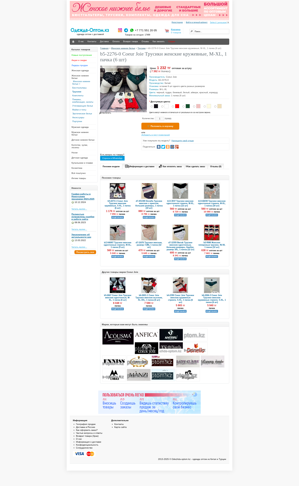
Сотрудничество (84, 447)
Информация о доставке (142, 166)
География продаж (85, 424)
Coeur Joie (171, 77)
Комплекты (77, 95)
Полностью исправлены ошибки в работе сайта (82, 216)
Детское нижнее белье (83, 140)
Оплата (115, 41)
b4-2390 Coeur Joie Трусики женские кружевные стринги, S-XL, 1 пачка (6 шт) (180, 298)
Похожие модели (111, 166)
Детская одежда (79, 157)
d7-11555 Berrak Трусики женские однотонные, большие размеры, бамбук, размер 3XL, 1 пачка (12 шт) (180, 246)
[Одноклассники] (168, 147)
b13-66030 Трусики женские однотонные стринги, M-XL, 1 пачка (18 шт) (212, 203)
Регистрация (177, 22)
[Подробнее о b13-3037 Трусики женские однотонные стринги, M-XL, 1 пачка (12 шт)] (180, 215)
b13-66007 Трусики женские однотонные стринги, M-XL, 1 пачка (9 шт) (117, 244)
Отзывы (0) (215, 166)
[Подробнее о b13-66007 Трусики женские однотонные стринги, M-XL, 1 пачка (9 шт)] (117, 257)
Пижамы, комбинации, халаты (82, 100)
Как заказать (159, 41)
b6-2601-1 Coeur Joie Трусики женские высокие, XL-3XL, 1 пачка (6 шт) (149, 297)
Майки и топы (79, 109)
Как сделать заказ (196, 166)
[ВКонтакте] (159, 147)
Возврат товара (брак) (87, 436)
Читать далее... (79, 209)
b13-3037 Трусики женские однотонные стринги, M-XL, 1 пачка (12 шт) (180, 203)
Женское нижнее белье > (81, 82)
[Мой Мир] (172, 147)
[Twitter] (163, 147)
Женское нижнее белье (123, 48)
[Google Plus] (177, 147)
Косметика (76, 168)
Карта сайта (120, 427)
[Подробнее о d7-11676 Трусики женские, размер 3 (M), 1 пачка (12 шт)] (149, 257)
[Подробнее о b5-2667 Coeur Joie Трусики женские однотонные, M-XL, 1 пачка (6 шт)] (117, 309)
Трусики (76, 91)
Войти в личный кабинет (197, 22)
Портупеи (77, 121)
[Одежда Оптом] (73, 42)
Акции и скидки (79, 60)
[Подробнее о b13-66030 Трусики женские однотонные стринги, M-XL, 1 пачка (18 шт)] (212, 215)
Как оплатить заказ (172, 166)
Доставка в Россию (85, 427)
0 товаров (176, 32)
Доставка (104, 41)
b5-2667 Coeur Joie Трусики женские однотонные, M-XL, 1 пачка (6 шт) (117, 297)
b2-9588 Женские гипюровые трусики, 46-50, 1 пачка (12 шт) (211, 244)
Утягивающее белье (82, 106)
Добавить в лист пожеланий (155, 135)
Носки (74, 152)
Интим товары (78, 178)
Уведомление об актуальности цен (81, 235)
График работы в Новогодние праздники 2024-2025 (82, 196)
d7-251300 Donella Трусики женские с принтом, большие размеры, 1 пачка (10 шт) (149, 204)
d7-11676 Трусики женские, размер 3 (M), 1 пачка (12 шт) (149, 244)
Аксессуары (78, 117)
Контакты (92, 41)
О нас (81, 41)
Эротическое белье (82, 113)
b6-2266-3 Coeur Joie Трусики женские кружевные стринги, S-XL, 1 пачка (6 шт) (212, 298)
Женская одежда (80, 70)
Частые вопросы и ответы (89, 433)
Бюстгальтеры (79, 87)
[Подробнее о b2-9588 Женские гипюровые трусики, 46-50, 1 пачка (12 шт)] (212, 257)
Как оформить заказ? (87, 430)
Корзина (175, 29)
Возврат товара (130, 41)
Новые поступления (81, 55)
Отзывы (145, 41)
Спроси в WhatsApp (112, 158)
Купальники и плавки (82, 163)
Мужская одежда (80, 127)
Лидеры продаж (79, 65)
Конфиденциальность (87, 445)
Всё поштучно (78, 173)
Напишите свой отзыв (182, 140)
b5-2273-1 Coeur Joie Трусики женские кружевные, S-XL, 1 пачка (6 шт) (118, 204)
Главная (104, 48)
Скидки (171, 41)
